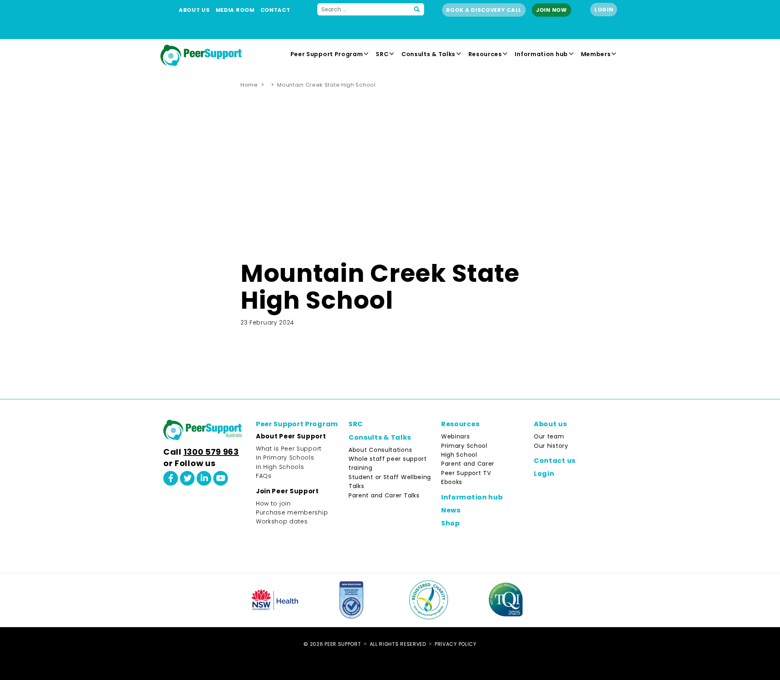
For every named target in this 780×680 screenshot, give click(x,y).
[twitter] (187, 478)
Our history (551, 446)
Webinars (455, 436)
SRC (382, 54)
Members (596, 54)
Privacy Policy (456, 644)
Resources (485, 54)
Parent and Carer (467, 464)
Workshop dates (282, 521)
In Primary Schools (285, 457)
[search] (417, 9)
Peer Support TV (466, 473)
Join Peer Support (287, 491)
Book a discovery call (484, 10)
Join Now (551, 10)
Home (249, 85)
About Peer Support (291, 436)
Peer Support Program (326, 54)
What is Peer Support (289, 449)
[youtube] (220, 478)
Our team (549, 436)
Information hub (541, 54)
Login (603, 9)
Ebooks (451, 482)
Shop (450, 523)
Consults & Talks (428, 54)
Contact (275, 10)
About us (194, 10)
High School (459, 455)
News (451, 510)
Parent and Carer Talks (384, 495)
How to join (273, 503)
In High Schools (280, 467)
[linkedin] (204, 478)
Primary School (464, 446)
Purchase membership (292, 512)
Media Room (235, 10)
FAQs (264, 476)
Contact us (555, 460)
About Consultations (380, 450)
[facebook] (170, 478)
